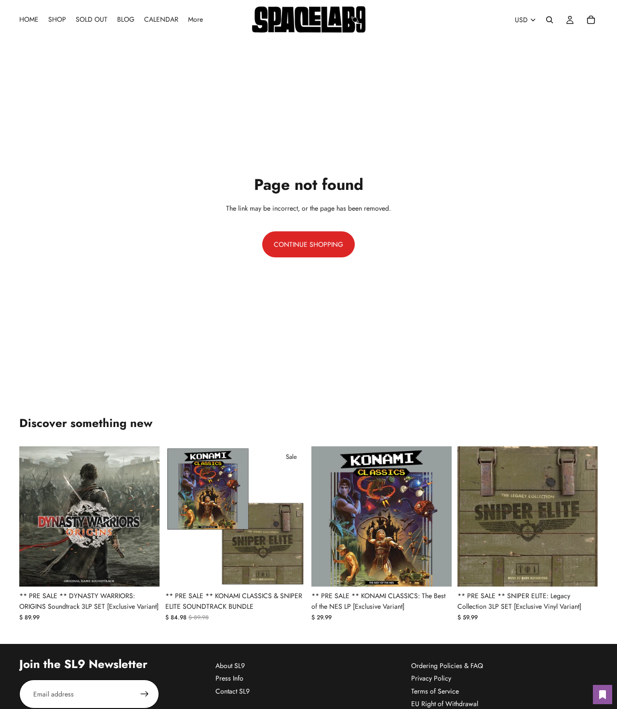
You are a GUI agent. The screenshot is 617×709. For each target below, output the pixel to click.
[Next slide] (145, 516)
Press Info (229, 678)
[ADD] (144, 571)
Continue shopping (308, 244)
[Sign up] (144, 694)
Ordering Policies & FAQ (447, 665)
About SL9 (230, 665)
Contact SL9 (232, 691)
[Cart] (591, 19)
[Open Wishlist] (602, 694)
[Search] (549, 19)
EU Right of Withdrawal (444, 704)
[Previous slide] (33, 516)
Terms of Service (435, 691)
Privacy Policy (431, 678)
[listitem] (195, 19)
